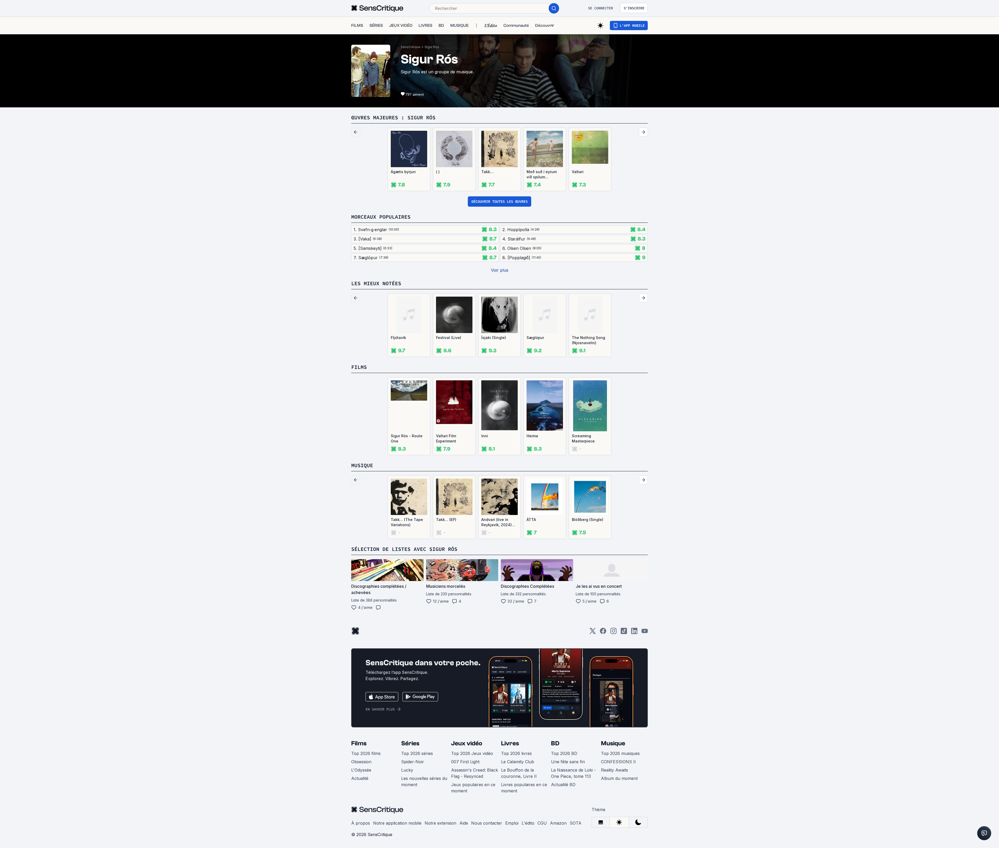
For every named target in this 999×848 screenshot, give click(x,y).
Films (359, 743)
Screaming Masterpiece (583, 438)
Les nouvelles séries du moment (424, 781)
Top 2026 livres (516, 753)
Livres (510, 743)
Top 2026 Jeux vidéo (472, 753)
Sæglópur (535, 337)
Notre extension (440, 823)
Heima (532, 436)
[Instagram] (613, 632)
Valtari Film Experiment (446, 438)
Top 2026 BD (564, 753)
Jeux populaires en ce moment (473, 787)
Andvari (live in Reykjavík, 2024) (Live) (496, 522)
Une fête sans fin (568, 761)
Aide (463, 823)
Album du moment (619, 778)
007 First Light (465, 761)
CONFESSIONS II (618, 761)
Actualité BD (563, 784)
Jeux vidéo (466, 743)
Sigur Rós (432, 47)
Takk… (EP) (446, 519)
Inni (484, 436)
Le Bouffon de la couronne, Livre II (519, 773)
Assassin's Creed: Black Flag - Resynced (474, 773)
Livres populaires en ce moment (524, 787)
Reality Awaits (614, 770)
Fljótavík (398, 337)
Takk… (487, 171)
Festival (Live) (448, 337)
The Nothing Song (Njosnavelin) (588, 340)
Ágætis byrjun (403, 171)
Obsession (361, 761)
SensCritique (410, 47)
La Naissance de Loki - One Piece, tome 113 (573, 773)
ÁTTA (531, 519)
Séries (410, 743)
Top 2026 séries (417, 753)
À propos (360, 823)
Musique (613, 743)
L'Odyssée (361, 770)
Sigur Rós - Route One (406, 438)
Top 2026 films (366, 753)
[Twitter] (593, 632)
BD (555, 743)
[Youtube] (645, 632)
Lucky (407, 770)
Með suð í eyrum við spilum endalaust (542, 174)
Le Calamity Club (517, 761)
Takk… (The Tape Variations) (407, 522)
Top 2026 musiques (620, 753)
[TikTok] (624, 632)
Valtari (578, 171)
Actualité (359, 778)
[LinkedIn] (634, 632)
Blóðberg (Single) (587, 519)
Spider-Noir (412, 761)
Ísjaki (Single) (493, 337)
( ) (438, 171)
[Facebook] (603, 632)
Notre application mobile (397, 823)
